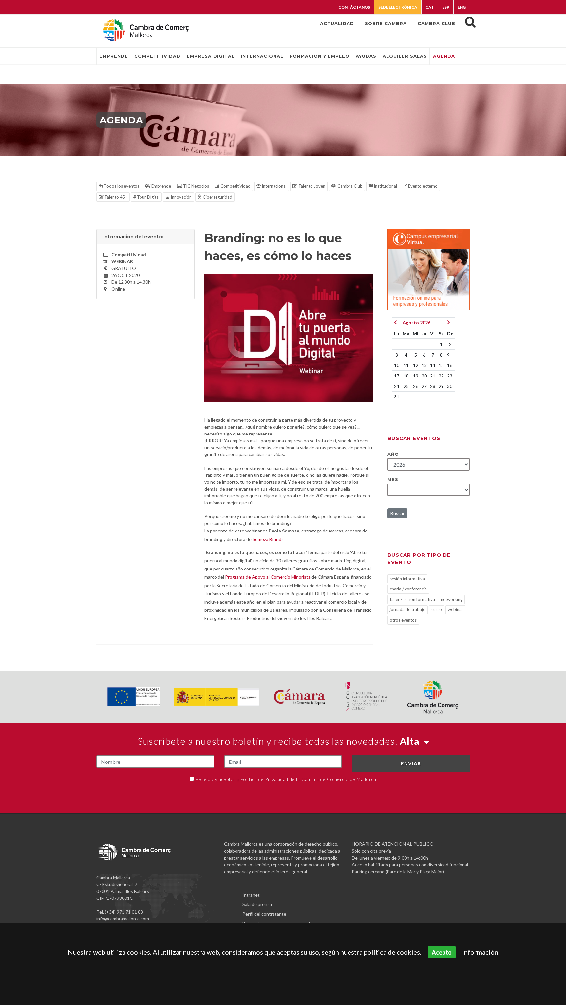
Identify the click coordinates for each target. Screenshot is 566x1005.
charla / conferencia (408, 588)
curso (436, 609)
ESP (445, 7)
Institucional (385, 186)
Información (480, 952)
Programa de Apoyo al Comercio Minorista (268, 577)
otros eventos (403, 620)
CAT (429, 7)
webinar (455, 609)
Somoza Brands (268, 539)
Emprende (160, 186)
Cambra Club (349, 186)
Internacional (274, 186)
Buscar (397, 513)
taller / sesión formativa (412, 599)
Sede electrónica (397, 7)
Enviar (411, 763)
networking (451, 599)
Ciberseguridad (217, 197)
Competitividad (235, 186)
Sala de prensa (257, 904)
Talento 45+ (115, 197)
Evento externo (422, 186)
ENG (462, 7)
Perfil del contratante (264, 914)
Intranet (251, 895)
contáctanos (354, 7)
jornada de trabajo (407, 609)
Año (393, 454)
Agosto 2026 (416, 322)
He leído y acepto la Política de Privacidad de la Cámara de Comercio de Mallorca (285, 779)
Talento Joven (311, 186)
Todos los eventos (121, 186)
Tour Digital (148, 197)
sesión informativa (407, 578)
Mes (392, 479)
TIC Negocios (195, 186)
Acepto (442, 952)
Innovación (181, 197)
